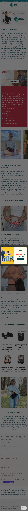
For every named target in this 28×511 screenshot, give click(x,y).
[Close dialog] (26, 247)
